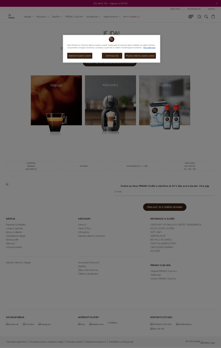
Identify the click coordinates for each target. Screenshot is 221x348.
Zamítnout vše (112, 56)
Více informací (149, 48)
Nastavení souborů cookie (80, 56)
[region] (111, 49)
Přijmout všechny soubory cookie (140, 56)
